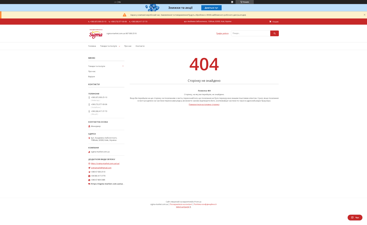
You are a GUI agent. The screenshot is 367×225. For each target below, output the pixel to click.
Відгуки (91, 76)
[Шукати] (274, 33)
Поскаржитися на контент (181, 204)
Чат (357, 217)
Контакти (140, 46)
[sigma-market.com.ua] (95, 38)
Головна (92, 46)
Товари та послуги (108, 46)
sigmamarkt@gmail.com (101, 168)
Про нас (127, 46)
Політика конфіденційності (205, 204)
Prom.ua (197, 202)
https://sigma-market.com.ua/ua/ (105, 163)
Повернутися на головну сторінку (204, 104)
